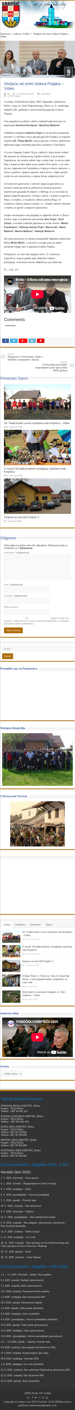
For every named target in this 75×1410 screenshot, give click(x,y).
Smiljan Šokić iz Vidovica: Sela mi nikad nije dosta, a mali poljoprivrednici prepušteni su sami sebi (45, 979)
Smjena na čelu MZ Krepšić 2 (21, 517)
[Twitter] (35, 1397)
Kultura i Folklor (21, 34)
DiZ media (44, 1393)
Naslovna (5, 34)
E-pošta (15, 595)
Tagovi (48, 924)
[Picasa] (43, 1397)
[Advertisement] (29, 886)
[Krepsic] (37, 14)
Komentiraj (45, 94)
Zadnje (6, 924)
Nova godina (32, 1178)
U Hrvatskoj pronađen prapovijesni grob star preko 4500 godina (51, 366)
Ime (13, 584)
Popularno (20, 924)
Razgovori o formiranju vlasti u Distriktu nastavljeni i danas (25, 357)
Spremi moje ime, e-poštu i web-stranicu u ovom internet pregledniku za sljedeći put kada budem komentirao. (36, 621)
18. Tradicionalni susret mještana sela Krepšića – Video (37, 423)
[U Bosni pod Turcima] (37, 823)
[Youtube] (47, 1397)
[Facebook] (32, 1397)
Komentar (16, 552)
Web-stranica (11, 607)
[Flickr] (39, 1397)
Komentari (35, 924)
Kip (8, 94)
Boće (12, 258)
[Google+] (29, 1397)
